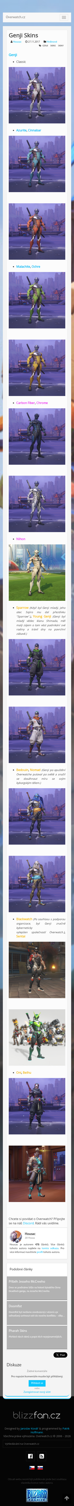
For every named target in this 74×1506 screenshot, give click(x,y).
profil (40, 1252)
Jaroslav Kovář (29, 1428)
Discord (28, 1223)
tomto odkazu (50, 1248)
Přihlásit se (37, 1383)
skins (53, 46)
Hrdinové (52, 42)
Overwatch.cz (15, 17)
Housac (17, 42)
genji (45, 46)
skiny (61, 46)
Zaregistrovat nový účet (37, 1392)
